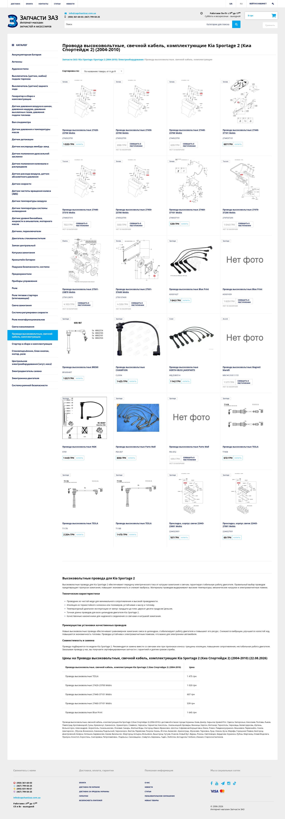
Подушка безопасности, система (30, 266)
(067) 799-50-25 (92, 16)
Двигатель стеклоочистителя (28, 238)
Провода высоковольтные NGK (79, 446)
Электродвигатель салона (27, 371)
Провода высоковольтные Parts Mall (136, 446)
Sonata (65, 82)
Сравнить (270, 25)
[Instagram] (229, 783)
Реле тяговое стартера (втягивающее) (25, 296)
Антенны (17, 61)
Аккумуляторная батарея (26, 54)
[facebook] (211, 783)
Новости (70, 4)
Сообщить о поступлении (136, 145)
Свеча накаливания (23, 326)
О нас (147, 783)
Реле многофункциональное (28, 319)
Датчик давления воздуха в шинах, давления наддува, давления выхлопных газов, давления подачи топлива (32, 110)
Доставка (15, 4)
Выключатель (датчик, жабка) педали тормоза (29, 77)
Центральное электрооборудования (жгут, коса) (32, 362)
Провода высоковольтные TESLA (240, 446)
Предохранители (22, 273)
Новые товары (152, 800)
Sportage (172, 241)
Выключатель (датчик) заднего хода (30, 87)
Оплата (29, 4)
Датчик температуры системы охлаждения (30, 209)
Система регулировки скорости (30, 312)
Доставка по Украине (89, 787)
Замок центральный (23, 245)
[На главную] (12, 21)
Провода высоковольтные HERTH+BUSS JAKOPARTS (183, 368)
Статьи (57, 4)
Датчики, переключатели (26, 231)
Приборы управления (24, 280)
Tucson (65, 161)
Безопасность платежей (90, 800)
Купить (79, 144)
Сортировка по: (70, 70)
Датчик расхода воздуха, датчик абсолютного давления (30, 175)
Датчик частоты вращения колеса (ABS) (31, 192)
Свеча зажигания (22, 305)
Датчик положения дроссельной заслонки (30, 155)
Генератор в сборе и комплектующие (23, 97)
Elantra (65, 241)
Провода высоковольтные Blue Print (189, 289)
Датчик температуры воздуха (29, 200)
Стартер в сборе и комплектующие (32, 343)
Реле (14, 288)
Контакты (43, 4)
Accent (225, 319)
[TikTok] (235, 783)
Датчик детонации (22, 139)
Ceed (171, 319)
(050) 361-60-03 (75, 16)
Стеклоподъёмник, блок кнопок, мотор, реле (30, 352)
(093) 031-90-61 (24, 788)
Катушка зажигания (23, 252)
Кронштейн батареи (23, 259)
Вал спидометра (21, 122)
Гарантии (83, 796)
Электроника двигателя (25, 378)
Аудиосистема (20, 68)
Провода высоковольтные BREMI (80, 367)
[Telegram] (223, 783)
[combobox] (102, 71)
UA (230, 3)
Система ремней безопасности (30, 385)
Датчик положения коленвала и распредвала (30, 165)
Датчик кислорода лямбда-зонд (30, 146)
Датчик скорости (21, 183)
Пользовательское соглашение (160, 796)
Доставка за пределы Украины (94, 791)
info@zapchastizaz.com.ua (82, 13)
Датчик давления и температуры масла (31, 131)
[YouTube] (217, 783)
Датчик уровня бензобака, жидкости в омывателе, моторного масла (32, 221)
